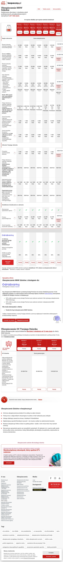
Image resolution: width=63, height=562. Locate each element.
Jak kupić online (7, 262)
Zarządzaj (51, 552)
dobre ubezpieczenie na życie (34, 539)
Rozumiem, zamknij (51, 556)
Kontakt (3, 481)
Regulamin (3, 483)
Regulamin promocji (22, 320)
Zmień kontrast (37, 490)
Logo (34, 480)
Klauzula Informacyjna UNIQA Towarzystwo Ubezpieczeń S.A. (6, 514)
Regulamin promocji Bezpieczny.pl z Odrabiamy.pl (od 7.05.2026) (6, 486)
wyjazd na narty (20, 543)
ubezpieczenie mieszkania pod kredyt (42, 535)
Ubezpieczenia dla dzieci (23, 480)
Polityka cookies (5, 505)
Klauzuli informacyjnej (29, 558)
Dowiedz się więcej (9, 320)
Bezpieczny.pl (4, 480)
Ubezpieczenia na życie (22, 489)
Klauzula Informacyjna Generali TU (6, 507)
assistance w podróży (8, 535)
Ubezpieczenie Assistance (23, 491)
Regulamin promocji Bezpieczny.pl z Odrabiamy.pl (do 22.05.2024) (6, 497)
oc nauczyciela (38, 531)
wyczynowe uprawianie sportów (35, 547)
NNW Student (20, 484)
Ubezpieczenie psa (21, 495)
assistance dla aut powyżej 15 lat (36, 543)
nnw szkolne (6, 531)
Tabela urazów (46, 9)
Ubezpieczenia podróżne (23, 486)
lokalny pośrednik (52, 547)
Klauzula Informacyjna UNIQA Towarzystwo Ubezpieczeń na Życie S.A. (7, 518)
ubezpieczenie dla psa (23, 535)
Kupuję (20, 32)
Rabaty (40, 399)
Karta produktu (57, 9)
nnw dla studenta (49, 531)
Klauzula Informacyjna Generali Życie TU (6, 510)
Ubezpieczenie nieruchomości (20, 493)
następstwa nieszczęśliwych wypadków (13, 547)
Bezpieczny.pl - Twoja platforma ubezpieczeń (11, 3)
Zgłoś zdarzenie (21, 498)
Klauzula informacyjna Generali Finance (6, 503)
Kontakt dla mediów (37, 481)
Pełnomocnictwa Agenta (7, 520)
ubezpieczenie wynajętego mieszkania (13, 539)
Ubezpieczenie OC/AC (22, 487)
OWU (39, 9)
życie (58, 531)
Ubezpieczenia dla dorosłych (21, 482)
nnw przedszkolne (26, 531)
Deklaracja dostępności (38, 488)
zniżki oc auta (48, 539)
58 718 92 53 (55, 484)
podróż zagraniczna (8, 543)
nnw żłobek (15, 531)
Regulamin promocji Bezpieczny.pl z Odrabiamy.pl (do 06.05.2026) (6, 492)
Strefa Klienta (20, 497)
